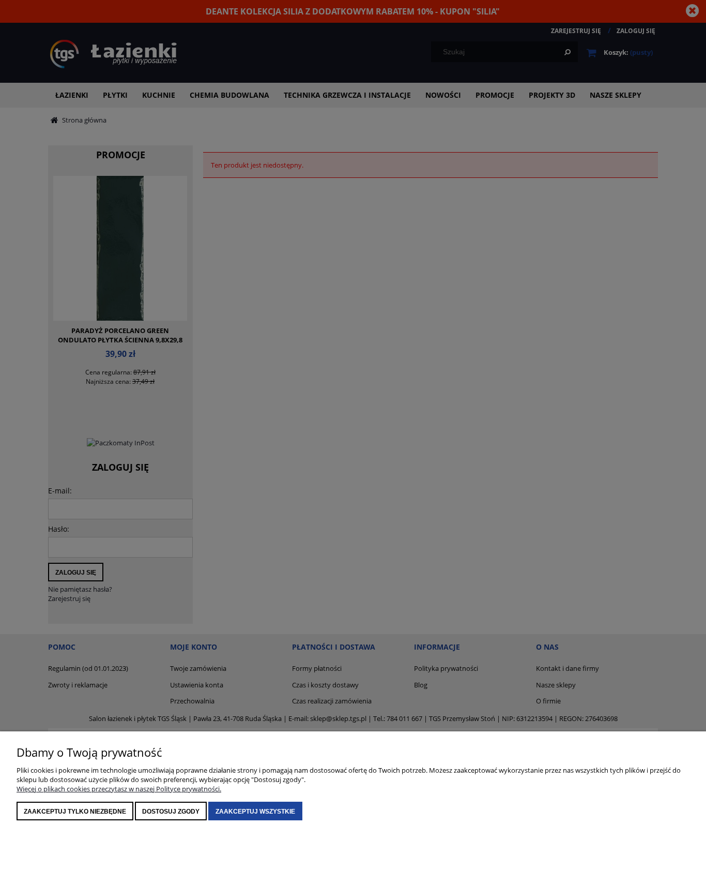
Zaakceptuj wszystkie (255, 811)
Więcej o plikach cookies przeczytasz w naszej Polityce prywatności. (119, 788)
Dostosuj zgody (170, 811)
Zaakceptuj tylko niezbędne (75, 811)
